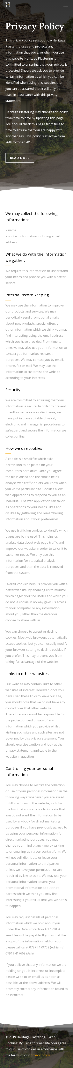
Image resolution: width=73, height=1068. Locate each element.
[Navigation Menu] (65, 5)
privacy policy (40, 1055)
